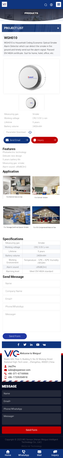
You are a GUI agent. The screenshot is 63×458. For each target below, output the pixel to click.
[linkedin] (31, 344)
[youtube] (37, 344)
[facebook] (18, 344)
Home (8, 455)
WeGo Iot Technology (31, 446)
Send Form (14, 336)
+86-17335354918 (17, 377)
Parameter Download (16, 132)
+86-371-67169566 (18, 373)
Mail (39, 455)
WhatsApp (23, 455)
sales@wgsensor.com (19, 370)
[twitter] (24, 344)
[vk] (44, 344)
